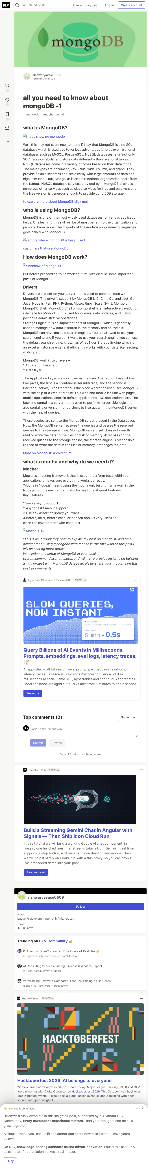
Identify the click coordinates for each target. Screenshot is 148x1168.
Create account (131, 5)
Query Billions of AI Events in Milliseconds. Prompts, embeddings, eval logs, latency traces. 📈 (79, 656)
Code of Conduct (70, 754)
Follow (80, 906)
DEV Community (53, 941)
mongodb (32, 114)
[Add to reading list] (7, 116)
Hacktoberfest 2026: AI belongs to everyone (64, 1080)
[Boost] (7, 128)
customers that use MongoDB (46, 248)
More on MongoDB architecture (47, 453)
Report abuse (93, 754)
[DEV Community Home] (5, 5)
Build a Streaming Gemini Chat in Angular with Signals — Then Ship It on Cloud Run (78, 833)
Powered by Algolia (84, 5)
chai (60, 114)
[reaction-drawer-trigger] (7, 87)
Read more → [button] (36, 872)
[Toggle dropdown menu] (135, 580)
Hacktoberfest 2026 (86, 1091)
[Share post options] (7, 141)
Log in (109, 5)
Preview (57, 743)
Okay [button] (10, 1161)
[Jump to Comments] (7, 101)
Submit (38, 743)
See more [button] (32, 693)
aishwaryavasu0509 (46, 75)
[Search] (17, 5)
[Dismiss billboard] (142, 1108)
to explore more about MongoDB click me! (55, 201)
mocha (47, 114)
